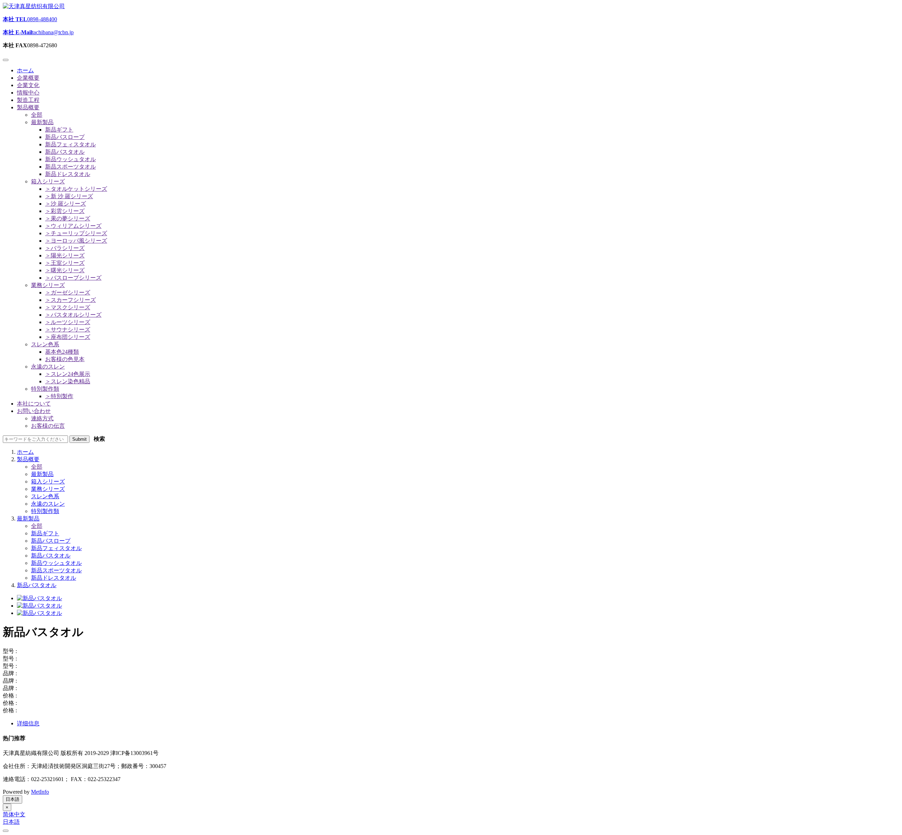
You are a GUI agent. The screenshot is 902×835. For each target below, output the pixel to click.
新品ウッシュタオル (56, 563)
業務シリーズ (48, 489)
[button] (28, 107)
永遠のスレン (48, 504)
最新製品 (42, 474)
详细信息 (28, 723)
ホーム (25, 452)
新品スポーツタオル (56, 570)
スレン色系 (45, 496)
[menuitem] (59, 130)
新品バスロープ (50, 541)
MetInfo (40, 792)
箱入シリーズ (48, 481)
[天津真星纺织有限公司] (34, 6)
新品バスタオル (50, 556)
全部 (36, 467)
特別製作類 (45, 511)
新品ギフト (45, 533)
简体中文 (14, 814)
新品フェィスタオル (56, 548)
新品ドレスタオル (53, 578)
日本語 (12, 799)
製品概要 (28, 459)
